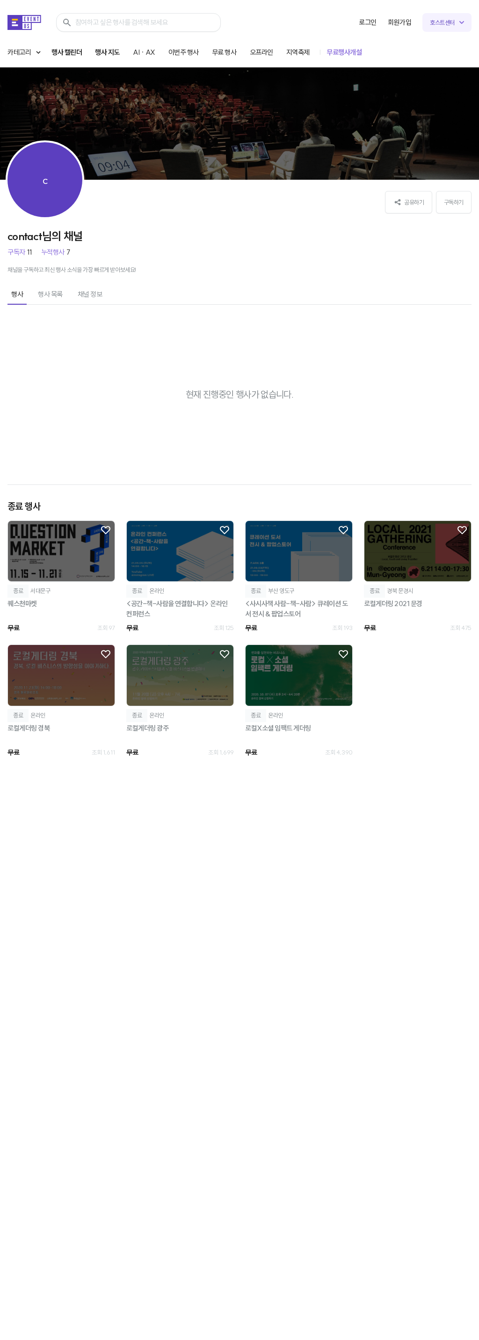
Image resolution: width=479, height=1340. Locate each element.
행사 (17, 294)
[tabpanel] (239, 539)
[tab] (17, 295)
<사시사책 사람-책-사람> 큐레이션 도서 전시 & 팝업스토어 (296, 609)
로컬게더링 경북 (28, 728)
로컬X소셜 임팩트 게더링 (278, 728)
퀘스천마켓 (22, 603)
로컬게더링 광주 (147, 728)
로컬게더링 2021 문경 (393, 603)
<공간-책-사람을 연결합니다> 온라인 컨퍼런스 (177, 609)
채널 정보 (90, 294)
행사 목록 (50, 294)
